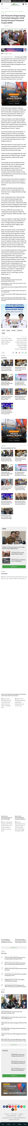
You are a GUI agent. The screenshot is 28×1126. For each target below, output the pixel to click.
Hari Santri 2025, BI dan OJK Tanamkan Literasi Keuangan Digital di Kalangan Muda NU (15, 958)
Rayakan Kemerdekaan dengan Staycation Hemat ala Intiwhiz (16, 969)
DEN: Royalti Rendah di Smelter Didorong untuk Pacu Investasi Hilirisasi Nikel (20, 503)
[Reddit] (15, 1106)
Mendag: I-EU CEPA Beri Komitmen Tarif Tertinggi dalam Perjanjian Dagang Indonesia (13, 548)
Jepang (8, 330)
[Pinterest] (10, 1106)
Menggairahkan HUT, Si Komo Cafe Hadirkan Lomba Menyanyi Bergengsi (14, 980)
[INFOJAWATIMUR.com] (15, 4)
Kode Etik (7, 1114)
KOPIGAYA (6, 25)
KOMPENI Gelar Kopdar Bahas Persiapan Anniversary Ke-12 (18, 1055)
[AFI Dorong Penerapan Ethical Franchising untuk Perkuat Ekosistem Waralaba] (7, 406)
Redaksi (20, 1115)
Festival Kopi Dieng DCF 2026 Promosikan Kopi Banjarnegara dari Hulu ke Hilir (11, 280)
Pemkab (13, 330)
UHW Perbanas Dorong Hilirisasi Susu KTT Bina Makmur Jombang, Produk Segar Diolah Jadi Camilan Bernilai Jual (18, 560)
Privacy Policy (14, 1114)
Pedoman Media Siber (11, 1115)
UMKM (3, 333)
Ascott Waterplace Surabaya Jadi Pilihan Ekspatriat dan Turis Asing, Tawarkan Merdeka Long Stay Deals (7, 941)
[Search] (26, 4)
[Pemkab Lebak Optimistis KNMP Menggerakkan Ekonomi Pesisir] (7, 391)
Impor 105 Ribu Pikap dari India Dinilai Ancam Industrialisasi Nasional (18, 1069)
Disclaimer (21, 1114)
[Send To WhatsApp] (25, 353)
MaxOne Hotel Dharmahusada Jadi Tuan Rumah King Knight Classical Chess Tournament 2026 (6, 818)
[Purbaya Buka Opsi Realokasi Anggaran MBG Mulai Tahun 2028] (7, 377)
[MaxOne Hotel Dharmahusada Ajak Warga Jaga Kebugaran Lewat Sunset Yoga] (21, 756)
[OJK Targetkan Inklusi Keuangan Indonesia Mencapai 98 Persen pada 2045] (21, 377)
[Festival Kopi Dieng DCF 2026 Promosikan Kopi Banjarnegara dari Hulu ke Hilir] (7, 362)
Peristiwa (3, 13)
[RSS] (15, 1109)
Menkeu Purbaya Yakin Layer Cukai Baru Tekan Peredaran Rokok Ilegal (6, 517)
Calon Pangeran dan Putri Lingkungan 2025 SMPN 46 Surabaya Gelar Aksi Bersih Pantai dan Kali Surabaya (15, 986)
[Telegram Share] (22, 353)
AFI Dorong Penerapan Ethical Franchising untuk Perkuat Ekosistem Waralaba (6, 412)
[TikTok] (13, 1109)
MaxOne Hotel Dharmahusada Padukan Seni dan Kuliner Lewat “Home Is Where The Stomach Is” (13, 695)
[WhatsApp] (24, 1106)
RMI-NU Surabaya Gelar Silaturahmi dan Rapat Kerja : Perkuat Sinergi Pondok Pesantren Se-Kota (15, 963)
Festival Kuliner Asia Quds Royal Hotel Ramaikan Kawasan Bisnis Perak (15, 974)
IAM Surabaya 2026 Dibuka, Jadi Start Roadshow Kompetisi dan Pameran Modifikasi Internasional (18, 1062)
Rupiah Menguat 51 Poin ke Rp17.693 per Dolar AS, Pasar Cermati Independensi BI (13, 284)
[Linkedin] (18, 1106)
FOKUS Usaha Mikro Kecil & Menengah (14, 11)
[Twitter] (7, 1106)
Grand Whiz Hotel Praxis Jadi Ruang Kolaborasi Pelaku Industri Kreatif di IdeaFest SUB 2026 (18, 553)
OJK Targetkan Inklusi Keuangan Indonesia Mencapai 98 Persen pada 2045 (13, 291)
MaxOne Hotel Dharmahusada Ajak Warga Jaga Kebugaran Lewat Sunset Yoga (20, 818)
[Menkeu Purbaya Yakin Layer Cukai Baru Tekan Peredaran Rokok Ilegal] (7, 511)
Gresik (3, 330)
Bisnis (2, 11)
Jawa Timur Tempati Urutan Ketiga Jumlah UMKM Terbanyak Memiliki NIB (6, 340)
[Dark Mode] (23, 4)
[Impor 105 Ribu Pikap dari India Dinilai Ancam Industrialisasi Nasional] (6, 1070)
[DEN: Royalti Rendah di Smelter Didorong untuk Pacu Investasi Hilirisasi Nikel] (21, 496)
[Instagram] (13, 1106)
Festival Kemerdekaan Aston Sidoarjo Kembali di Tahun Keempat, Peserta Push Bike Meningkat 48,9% (20, 941)
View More (13, 566)
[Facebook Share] (13, 353)
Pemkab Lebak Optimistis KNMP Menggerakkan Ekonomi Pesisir (14, 294)
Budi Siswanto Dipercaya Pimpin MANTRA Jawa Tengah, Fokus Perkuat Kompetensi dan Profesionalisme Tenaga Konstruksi (13, 299)
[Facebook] (4, 1106)
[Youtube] (21, 1106)
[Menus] (2, 4)
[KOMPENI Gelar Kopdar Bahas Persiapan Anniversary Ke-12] (6, 1056)
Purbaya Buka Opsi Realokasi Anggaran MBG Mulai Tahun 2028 (14, 287)
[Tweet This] (16, 353)
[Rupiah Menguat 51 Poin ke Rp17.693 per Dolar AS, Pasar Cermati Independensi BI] (21, 362)
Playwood (19, 330)
